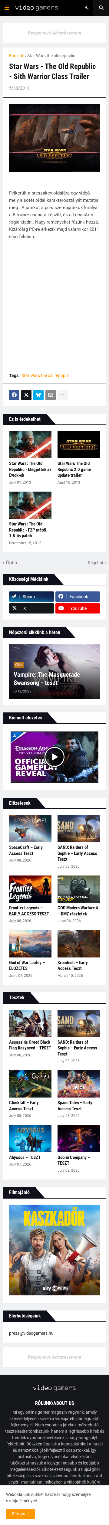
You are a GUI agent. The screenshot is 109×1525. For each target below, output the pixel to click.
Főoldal (16, 56)
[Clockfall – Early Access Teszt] (30, 1084)
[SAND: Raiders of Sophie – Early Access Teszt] (79, 828)
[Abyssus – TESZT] (30, 1138)
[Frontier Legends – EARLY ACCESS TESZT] (30, 889)
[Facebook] (14, 395)
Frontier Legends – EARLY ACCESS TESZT (29, 911)
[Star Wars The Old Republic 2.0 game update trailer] (79, 444)
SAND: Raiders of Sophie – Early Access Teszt (77, 853)
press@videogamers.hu (31, 1333)
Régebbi (95, 562)
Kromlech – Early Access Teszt (73, 965)
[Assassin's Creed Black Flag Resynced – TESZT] (30, 1023)
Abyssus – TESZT (25, 1157)
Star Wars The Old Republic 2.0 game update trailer (74, 469)
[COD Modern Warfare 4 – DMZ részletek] (79, 889)
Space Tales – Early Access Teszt (75, 1105)
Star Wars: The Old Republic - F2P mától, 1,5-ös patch (28, 529)
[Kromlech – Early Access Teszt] (79, 943)
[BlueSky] (38, 395)
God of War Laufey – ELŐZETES (27, 965)
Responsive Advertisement (54, 33)
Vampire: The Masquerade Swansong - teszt (47, 678)
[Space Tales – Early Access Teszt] (79, 1084)
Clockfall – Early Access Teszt (24, 1105)
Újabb (11, 562)
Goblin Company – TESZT (74, 1160)
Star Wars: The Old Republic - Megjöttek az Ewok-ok (30, 469)
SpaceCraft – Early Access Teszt (26, 850)
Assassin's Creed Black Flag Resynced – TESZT (30, 1045)
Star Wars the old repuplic (51, 56)
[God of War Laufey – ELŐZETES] (30, 943)
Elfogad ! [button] (20, 1513)
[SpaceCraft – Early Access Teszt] (30, 828)
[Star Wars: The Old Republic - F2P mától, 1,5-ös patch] (30, 505)
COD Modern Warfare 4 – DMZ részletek (78, 911)
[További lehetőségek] (63, 395)
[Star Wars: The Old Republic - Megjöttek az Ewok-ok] (30, 444)
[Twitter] (26, 395)
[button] (7, 8)
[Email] (50, 395)
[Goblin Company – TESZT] (79, 1138)
